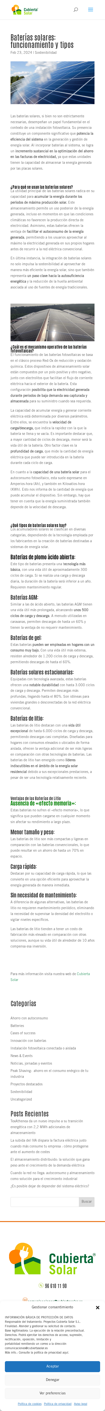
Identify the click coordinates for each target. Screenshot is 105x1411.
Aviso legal (80, 1404)
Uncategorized (21, 1100)
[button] (97, 1307)
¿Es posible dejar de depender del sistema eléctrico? (49, 1186)
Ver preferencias (53, 1393)
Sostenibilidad (46, 53)
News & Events (21, 1056)
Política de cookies (30, 1404)
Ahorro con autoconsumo (29, 1018)
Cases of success (22, 1033)
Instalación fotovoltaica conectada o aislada (43, 1048)
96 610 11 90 (56, 1285)
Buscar (87, 1202)
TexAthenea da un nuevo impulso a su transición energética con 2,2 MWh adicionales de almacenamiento (46, 1127)
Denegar (52, 1380)
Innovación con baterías (28, 1041)
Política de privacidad (58, 1404)
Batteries (17, 1026)
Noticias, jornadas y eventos (31, 1064)
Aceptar (52, 1366)
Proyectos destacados (26, 1084)
